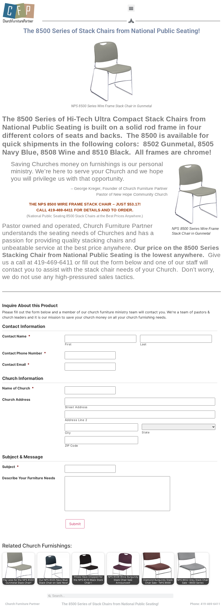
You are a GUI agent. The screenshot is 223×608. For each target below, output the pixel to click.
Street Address (76, 407)
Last (143, 344)
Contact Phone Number (24, 353)
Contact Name (16, 336)
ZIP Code (71, 445)
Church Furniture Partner (22, 604)
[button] (131, 8)
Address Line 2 (76, 420)
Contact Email (15, 364)
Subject (10, 466)
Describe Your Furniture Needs (28, 478)
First (68, 344)
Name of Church (18, 388)
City (68, 432)
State (146, 432)
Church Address (16, 399)
